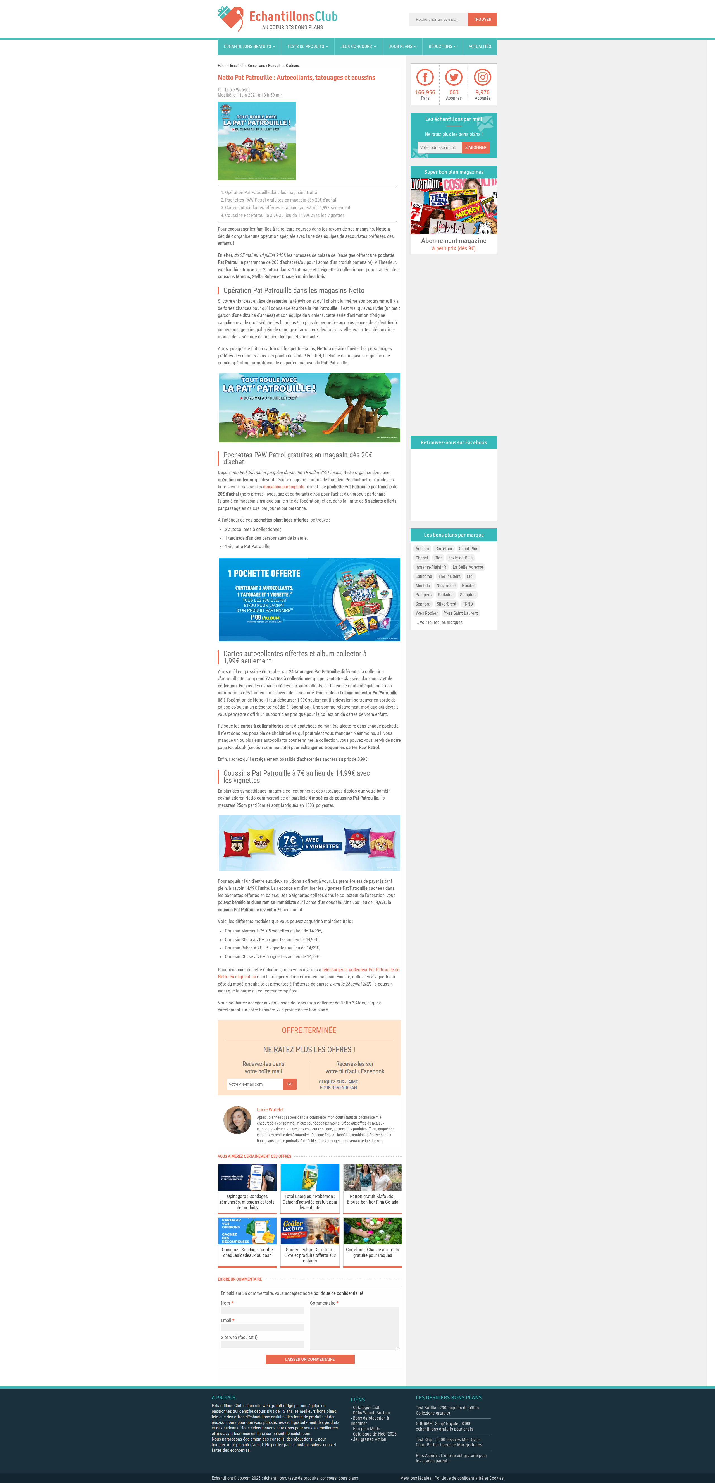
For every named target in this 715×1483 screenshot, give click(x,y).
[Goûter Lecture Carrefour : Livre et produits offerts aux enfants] (310, 1242)
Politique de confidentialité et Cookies (469, 1478)
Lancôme (424, 576)
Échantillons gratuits (247, 46)
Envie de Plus (460, 558)
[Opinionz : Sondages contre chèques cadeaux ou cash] (247, 1242)
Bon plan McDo (366, 1428)
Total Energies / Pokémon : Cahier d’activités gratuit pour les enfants (310, 1201)
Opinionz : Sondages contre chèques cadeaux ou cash (247, 1252)
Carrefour (443, 548)
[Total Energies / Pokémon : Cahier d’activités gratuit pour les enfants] (310, 1189)
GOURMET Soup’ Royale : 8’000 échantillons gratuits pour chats (444, 1426)
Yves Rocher (427, 613)
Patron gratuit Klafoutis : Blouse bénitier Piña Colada (372, 1199)
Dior (438, 558)
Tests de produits (305, 46)
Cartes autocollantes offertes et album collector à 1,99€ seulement (287, 207)
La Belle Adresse (468, 567)
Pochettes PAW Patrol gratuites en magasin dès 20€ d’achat (280, 200)
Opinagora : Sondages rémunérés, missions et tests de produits (247, 1201)
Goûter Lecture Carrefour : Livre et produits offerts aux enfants (310, 1255)
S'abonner (476, 147)
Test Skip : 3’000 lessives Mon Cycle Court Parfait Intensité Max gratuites (449, 1442)
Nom (225, 1303)
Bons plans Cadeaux (284, 65)
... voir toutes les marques (439, 622)
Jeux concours (356, 46)
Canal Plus (468, 548)
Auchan (422, 548)
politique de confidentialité (338, 1293)
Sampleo (468, 594)
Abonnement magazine (454, 244)
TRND (468, 604)
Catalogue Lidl (366, 1407)
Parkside (446, 594)
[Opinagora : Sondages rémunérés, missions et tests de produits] (247, 1189)
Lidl (470, 576)
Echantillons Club (231, 65)
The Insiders (449, 576)
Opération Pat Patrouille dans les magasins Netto (271, 192)
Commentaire (324, 1303)
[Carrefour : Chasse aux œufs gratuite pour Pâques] (373, 1242)
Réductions (440, 46)
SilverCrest (446, 604)
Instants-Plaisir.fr (431, 567)
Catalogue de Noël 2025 (375, 1434)
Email (226, 1320)
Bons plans (400, 46)
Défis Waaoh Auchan (371, 1412)
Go (289, 1084)
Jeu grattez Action (369, 1439)
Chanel (422, 558)
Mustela (423, 585)
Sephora (423, 604)
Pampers (424, 594)
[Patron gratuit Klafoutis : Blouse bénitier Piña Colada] (373, 1189)
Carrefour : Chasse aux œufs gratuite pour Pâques (372, 1252)
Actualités (480, 46)
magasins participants (283, 486)
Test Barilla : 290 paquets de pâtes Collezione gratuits (447, 1410)
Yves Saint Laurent (461, 613)
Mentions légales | (417, 1478)
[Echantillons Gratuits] (277, 30)
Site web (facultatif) (239, 1337)
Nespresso (446, 585)
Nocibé (468, 585)
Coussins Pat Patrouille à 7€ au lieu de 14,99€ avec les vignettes (285, 215)
